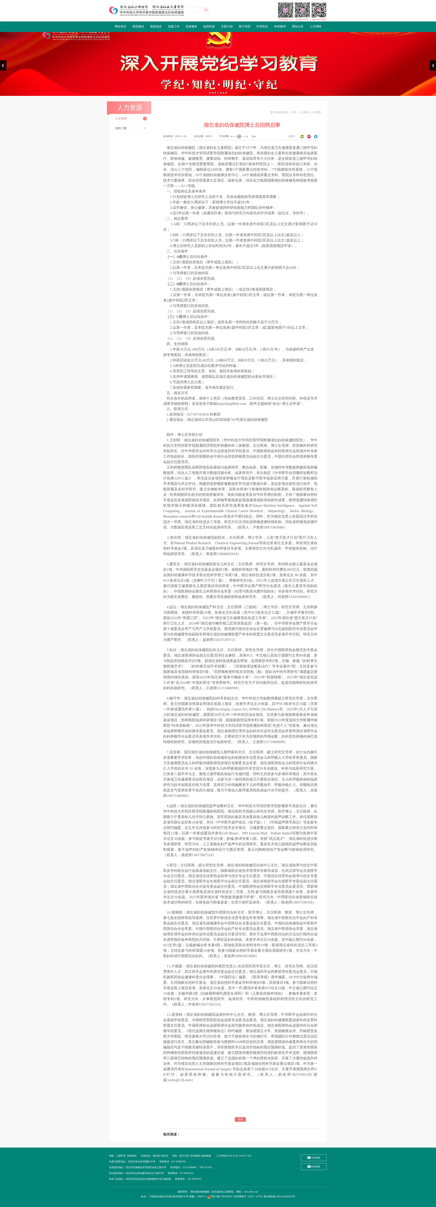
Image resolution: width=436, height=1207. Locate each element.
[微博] (308, 136)
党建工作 (174, 26)
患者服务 (191, 26)
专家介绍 (227, 26)
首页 (294, 112)
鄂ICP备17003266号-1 (222, 1196)
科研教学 (280, 26)
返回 (240, 1119)
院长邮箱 (315, 1166)
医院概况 (138, 26)
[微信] (301, 136)
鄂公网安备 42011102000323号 (279, 1196)
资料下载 (121, 128)
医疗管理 (244, 26)
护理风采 (262, 26)
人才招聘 (315, 26)
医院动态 (156, 26)
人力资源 (304, 112)
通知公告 (297, 26)
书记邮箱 (315, 1157)
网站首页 (120, 26)
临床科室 (209, 26)
